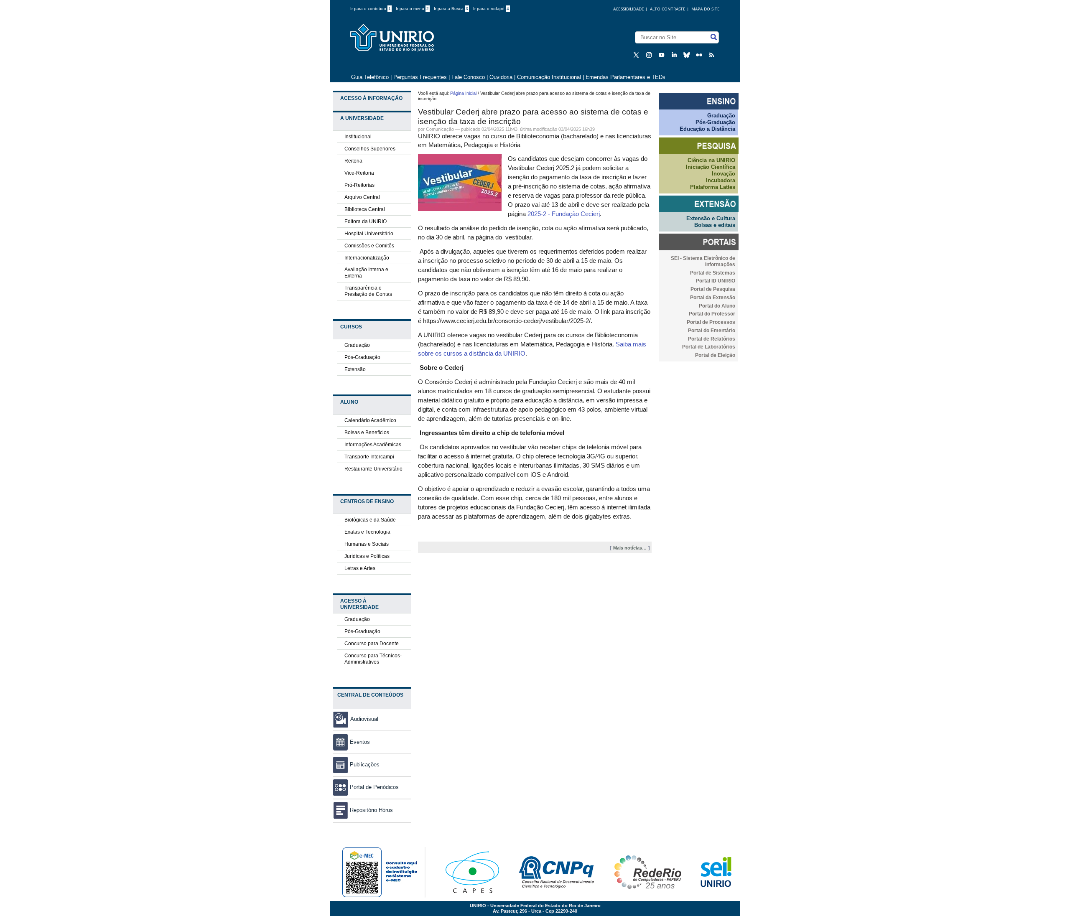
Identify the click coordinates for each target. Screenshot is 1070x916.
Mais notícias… (630, 547)
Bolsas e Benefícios (366, 432)
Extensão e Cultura (710, 218)
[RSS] (712, 54)
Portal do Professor (712, 314)
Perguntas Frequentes (420, 77)
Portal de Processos (711, 322)
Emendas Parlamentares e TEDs (625, 77)
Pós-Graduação (362, 357)
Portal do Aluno (717, 306)
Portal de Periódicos (374, 787)
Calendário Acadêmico (370, 420)
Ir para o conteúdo (370, 8)
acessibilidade (628, 9)
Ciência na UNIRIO (711, 160)
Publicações (365, 764)
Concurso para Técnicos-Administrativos (373, 659)
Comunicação (440, 129)
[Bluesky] (687, 54)
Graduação (357, 345)
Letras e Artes (359, 568)
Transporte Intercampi (369, 457)
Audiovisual (364, 719)
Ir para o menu (412, 8)
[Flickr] (700, 54)
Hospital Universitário (368, 234)
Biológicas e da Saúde (370, 520)
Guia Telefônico (370, 77)
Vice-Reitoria (359, 173)
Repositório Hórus (371, 810)
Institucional (358, 137)
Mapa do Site (705, 9)
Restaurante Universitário (373, 469)
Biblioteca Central (364, 209)
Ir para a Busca (451, 8)
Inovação (723, 173)
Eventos (360, 742)
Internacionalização (366, 258)
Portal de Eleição (715, 355)
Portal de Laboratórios (708, 347)
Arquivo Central (362, 197)
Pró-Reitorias (359, 185)
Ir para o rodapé (491, 8)
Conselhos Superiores (369, 149)
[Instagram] (650, 54)
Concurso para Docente (371, 643)
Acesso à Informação (371, 98)
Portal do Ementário (711, 330)
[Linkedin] (675, 54)
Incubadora (720, 180)
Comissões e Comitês (369, 246)
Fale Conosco (468, 77)
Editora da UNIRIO (365, 221)
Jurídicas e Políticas (367, 556)
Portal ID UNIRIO (715, 281)
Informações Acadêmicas (372, 445)
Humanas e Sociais (366, 544)
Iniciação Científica (710, 167)
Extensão (355, 369)
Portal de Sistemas (712, 273)
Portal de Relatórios (711, 339)
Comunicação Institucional (549, 77)
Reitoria (353, 161)
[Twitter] (637, 54)
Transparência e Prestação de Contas (368, 291)
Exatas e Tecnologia (367, 532)
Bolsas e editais (714, 225)
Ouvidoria (501, 77)
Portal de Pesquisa (712, 289)
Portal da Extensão (712, 297)
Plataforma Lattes (712, 187)
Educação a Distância (707, 129)
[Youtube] (662, 54)
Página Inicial (463, 93)
